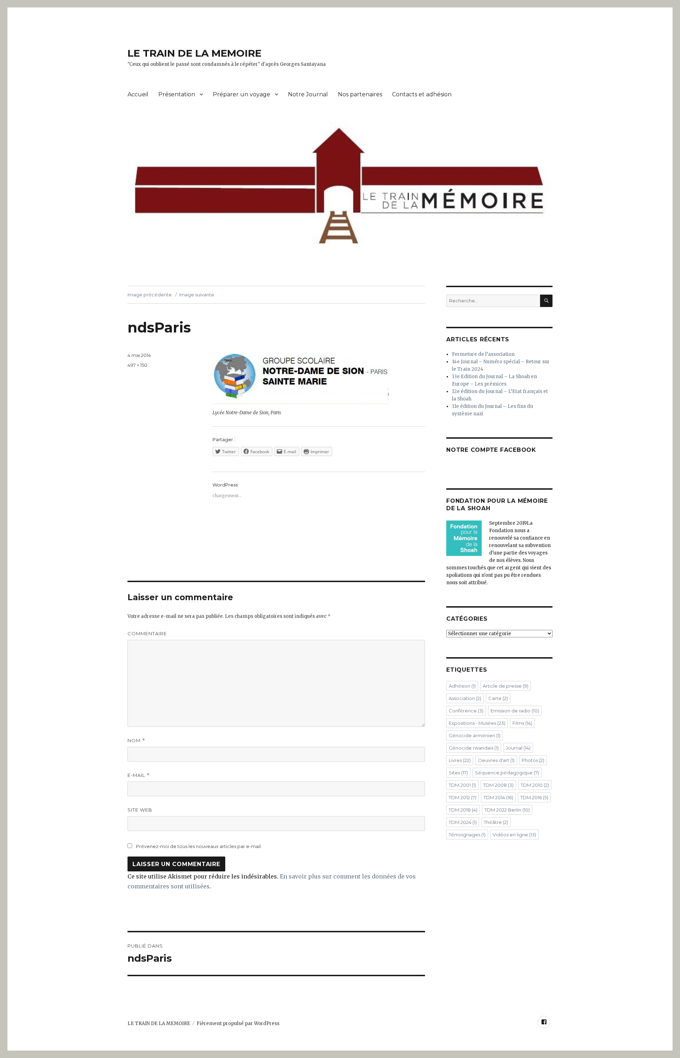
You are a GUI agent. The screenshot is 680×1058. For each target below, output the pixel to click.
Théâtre (496, 822)
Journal (518, 748)
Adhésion (462, 686)
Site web (140, 810)
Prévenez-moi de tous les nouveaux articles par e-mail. (199, 846)
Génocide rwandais (474, 748)
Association (465, 698)
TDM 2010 (535, 785)
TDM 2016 (534, 797)
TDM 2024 (463, 822)
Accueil (138, 94)
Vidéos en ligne (514, 834)
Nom (136, 741)
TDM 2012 (462, 797)
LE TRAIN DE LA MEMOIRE (194, 53)
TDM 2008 (498, 785)
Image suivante (196, 294)
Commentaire (147, 633)
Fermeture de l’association (483, 354)
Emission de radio (515, 710)
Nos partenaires (360, 94)
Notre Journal (308, 94)
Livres (460, 760)
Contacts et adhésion (422, 94)
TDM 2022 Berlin (507, 810)
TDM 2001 (462, 785)
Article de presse (505, 686)
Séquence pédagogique (507, 772)
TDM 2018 (463, 810)
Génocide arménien (474, 735)
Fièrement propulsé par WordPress (238, 1023)
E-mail (139, 775)
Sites (458, 772)
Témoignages (467, 834)
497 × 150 (137, 365)
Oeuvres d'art (496, 760)
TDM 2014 (498, 797)
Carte (498, 698)
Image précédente (150, 294)
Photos (533, 760)
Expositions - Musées (477, 723)
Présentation (176, 94)
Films (522, 723)
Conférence (466, 710)
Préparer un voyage (241, 94)
